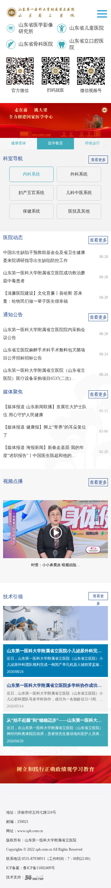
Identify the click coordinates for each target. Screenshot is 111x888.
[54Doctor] (34, 877)
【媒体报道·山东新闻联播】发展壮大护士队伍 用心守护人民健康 (45, 411)
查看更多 (98, 160)
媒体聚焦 (13, 391)
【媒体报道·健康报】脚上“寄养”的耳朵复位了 (44, 431)
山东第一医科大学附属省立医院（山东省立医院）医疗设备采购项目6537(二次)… (44, 374)
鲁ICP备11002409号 (39, 868)
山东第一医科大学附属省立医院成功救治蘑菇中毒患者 (44, 277)
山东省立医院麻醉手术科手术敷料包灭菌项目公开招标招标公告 (44, 354)
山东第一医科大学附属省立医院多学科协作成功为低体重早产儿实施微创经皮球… (55, 685)
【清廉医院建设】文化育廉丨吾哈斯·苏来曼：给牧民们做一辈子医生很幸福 (42, 297)
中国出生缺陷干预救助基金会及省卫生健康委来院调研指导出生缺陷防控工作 (44, 256)
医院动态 (13, 237)
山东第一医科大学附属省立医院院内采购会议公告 (44, 333)
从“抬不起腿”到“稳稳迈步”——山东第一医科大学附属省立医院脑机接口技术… (55, 720)
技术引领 (13, 596)
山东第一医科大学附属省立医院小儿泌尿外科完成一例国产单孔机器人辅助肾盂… (55, 651)
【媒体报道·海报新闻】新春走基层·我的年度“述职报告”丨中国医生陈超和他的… (43, 451)
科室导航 (13, 158)
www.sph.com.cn (30, 831)
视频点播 (13, 481)
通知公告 (13, 314)
